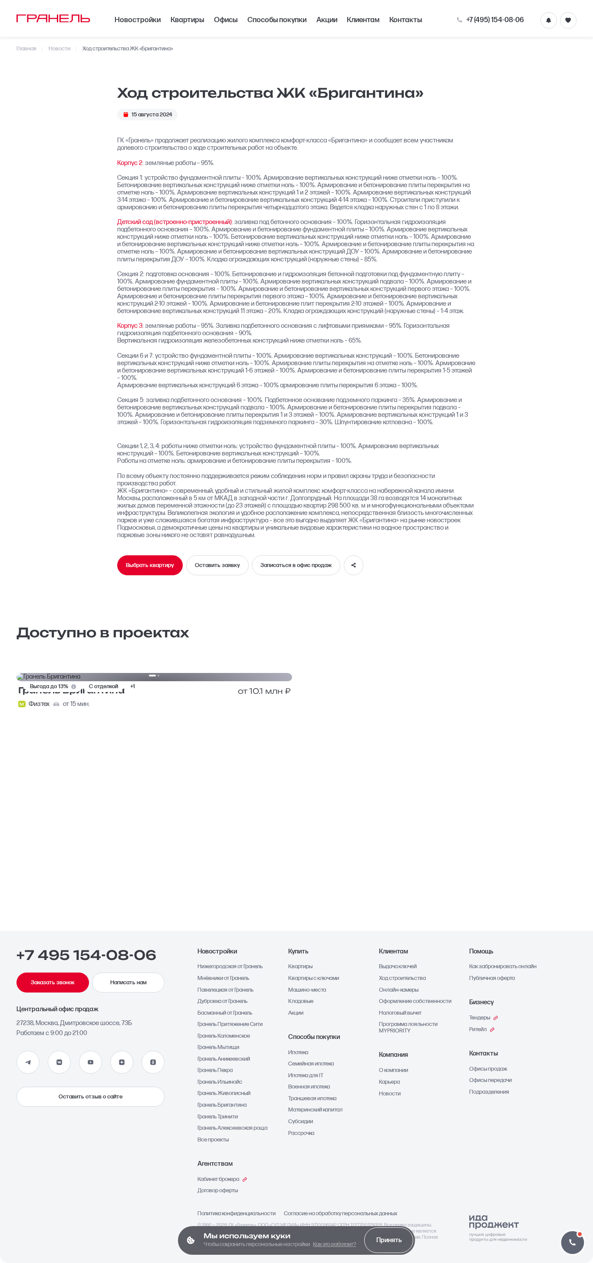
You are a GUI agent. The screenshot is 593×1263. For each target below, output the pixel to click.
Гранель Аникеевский (224, 1059)
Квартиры (187, 20)
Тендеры (479, 1018)
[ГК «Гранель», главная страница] (53, 18)
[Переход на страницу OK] (153, 1062)
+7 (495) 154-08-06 (495, 20)
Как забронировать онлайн (503, 966)
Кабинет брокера (218, 1179)
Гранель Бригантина (222, 1105)
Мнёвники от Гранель (223, 978)
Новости (59, 49)
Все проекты (213, 1140)
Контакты (405, 20)
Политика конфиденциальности (237, 1213)
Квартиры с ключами (313, 978)
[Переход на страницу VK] (59, 1062)
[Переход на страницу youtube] (90, 1062)
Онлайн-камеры (398, 990)
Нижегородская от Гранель (230, 966)
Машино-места (307, 990)
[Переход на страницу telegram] (28, 1062)
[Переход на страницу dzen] (121, 1062)
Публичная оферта (492, 978)
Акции (326, 20)
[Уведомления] (548, 20)
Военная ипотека (309, 1087)
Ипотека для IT (305, 1075)
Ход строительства (402, 978)
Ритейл (478, 1029)
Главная (26, 49)
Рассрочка (301, 1133)
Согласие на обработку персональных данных (340, 1213)
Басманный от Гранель (225, 1013)
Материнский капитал (315, 1110)
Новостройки (138, 20)
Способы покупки (276, 20)
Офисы (225, 20)
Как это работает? (334, 1244)
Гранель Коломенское (224, 1036)
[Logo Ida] (498, 1228)
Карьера (389, 1082)
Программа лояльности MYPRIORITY (408, 1027)
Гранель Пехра (215, 1070)
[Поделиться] (354, 565)
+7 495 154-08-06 (86, 955)
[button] (572, 1242)
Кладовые (300, 1001)
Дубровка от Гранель (222, 1001)
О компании (393, 1070)
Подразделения (489, 1092)
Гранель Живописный (224, 1093)
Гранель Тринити (218, 1117)
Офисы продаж (488, 1069)
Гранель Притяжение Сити (230, 1024)
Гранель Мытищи (218, 1047)
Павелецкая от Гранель (226, 990)
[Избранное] (568, 20)
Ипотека (298, 1052)
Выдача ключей (398, 966)
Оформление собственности (415, 1001)
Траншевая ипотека (312, 1098)
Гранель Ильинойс (220, 1082)
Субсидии (300, 1121)
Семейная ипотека (311, 1064)
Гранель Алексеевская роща (232, 1128)
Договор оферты (218, 1190)
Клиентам (363, 20)
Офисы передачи (490, 1080)
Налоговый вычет (400, 1013)
